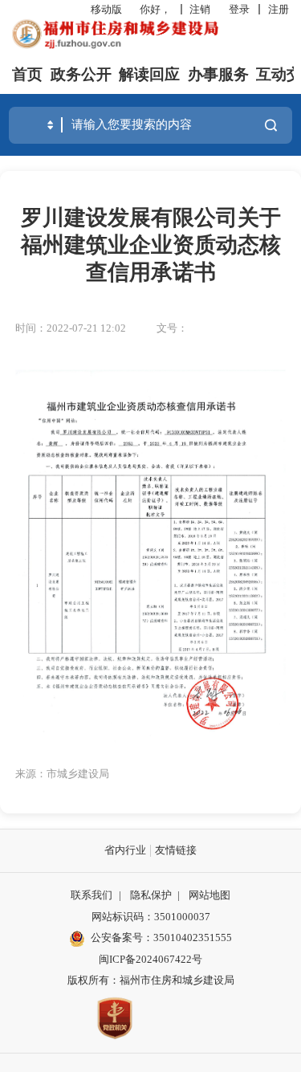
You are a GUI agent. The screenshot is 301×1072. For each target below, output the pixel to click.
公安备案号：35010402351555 (161, 937)
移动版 (106, 9)
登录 (239, 9)
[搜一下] (270, 125)
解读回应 (149, 74)
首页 (27, 74)
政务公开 (81, 74)
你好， (155, 9)
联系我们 (91, 895)
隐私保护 (151, 895)
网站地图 (209, 895)
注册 (278, 9)
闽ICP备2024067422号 (150, 959)
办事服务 (218, 74)
